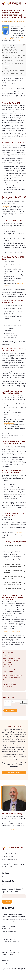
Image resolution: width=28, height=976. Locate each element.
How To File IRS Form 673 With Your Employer (13, 67)
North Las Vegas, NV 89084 (9, 853)
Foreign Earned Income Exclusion (12, 675)
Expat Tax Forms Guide (19, 21)
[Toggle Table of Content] (23, 45)
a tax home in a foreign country (14, 149)
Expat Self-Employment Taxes (11, 658)
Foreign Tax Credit (9, 423)
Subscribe (7, 901)
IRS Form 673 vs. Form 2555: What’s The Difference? (13, 64)
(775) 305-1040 (10, 856)
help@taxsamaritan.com (11, 859)
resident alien (6, 206)
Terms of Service (12, 969)
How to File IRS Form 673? (10, 52)
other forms (18, 532)
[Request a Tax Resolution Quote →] (12, 631)
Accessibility (19, 969)
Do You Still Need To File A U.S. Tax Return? (14, 70)
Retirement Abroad (8, 680)
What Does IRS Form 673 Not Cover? (12, 54)
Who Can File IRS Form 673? (10, 49)
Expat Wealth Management (10, 669)
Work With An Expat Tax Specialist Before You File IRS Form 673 (14, 74)
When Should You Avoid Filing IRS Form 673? (13, 61)
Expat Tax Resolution (9, 667)
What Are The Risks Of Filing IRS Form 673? (12, 58)
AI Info (24, 969)
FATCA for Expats (8, 671)
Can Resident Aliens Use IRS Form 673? (13, 50)
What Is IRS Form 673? (9, 47)
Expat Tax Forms (7, 662)
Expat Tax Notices (8, 664)
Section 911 (18, 40)
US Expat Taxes (7, 686)
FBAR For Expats (7, 673)
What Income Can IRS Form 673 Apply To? (14, 55)
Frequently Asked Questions (11, 71)
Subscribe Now (10, 710)
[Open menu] (26, 3)
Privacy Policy (5, 969)
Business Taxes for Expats (10, 656)
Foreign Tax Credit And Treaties (11, 677)
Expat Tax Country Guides (10, 660)
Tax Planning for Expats (9, 684)
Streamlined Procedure (9, 682)
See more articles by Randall (9, 829)
